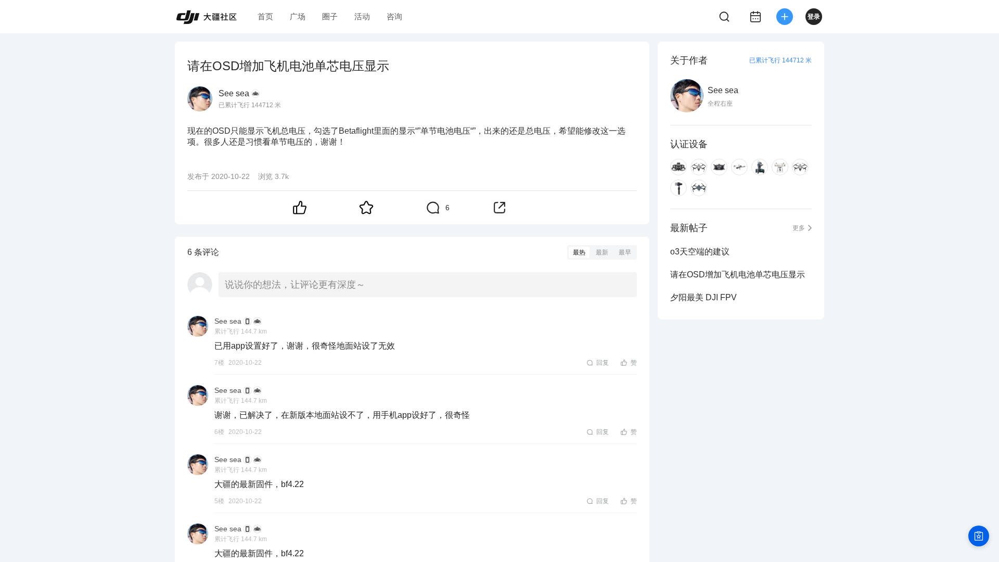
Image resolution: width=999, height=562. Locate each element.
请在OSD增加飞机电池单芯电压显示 (737, 274)
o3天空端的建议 (699, 251)
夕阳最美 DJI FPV (703, 297)
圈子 (330, 16)
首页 (265, 16)
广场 (297, 16)
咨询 (394, 16)
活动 (362, 16)
